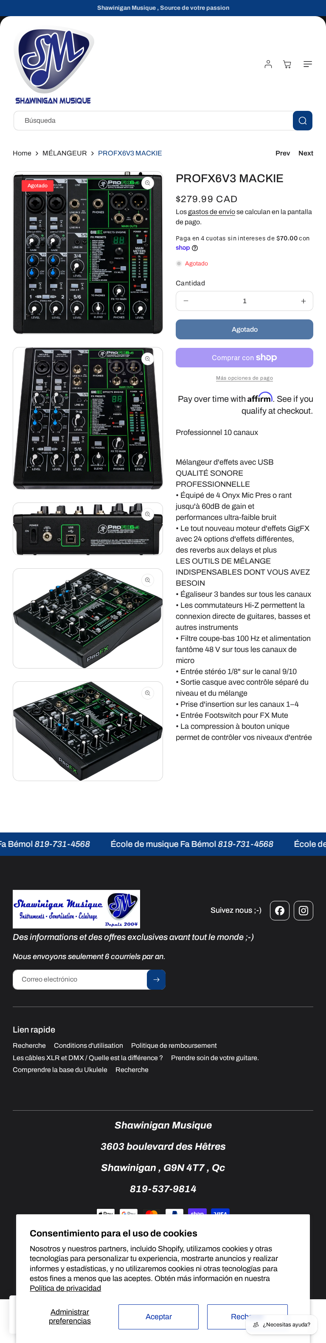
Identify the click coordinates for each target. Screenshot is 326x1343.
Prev (282, 153)
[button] (306, 64)
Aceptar (159, 1316)
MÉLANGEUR (64, 153)
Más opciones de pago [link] (244, 378)
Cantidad (190, 283)
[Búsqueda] (302, 120)
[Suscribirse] (156, 980)
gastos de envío (211, 211)
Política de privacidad (65, 1288)
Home (22, 153)
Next (305, 153)
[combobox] (163, 120)
